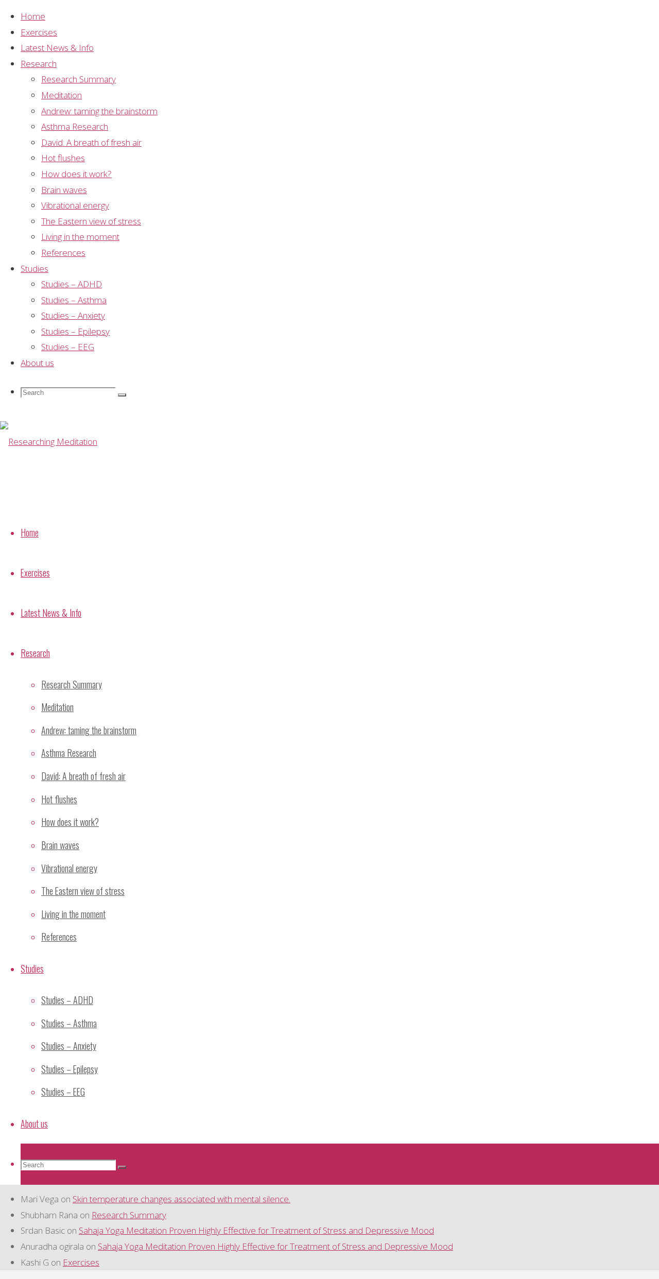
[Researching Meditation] (48, 441)
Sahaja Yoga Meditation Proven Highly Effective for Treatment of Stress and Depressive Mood (256, 1230)
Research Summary (129, 1215)
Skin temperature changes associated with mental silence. (181, 1199)
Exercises (81, 1262)
